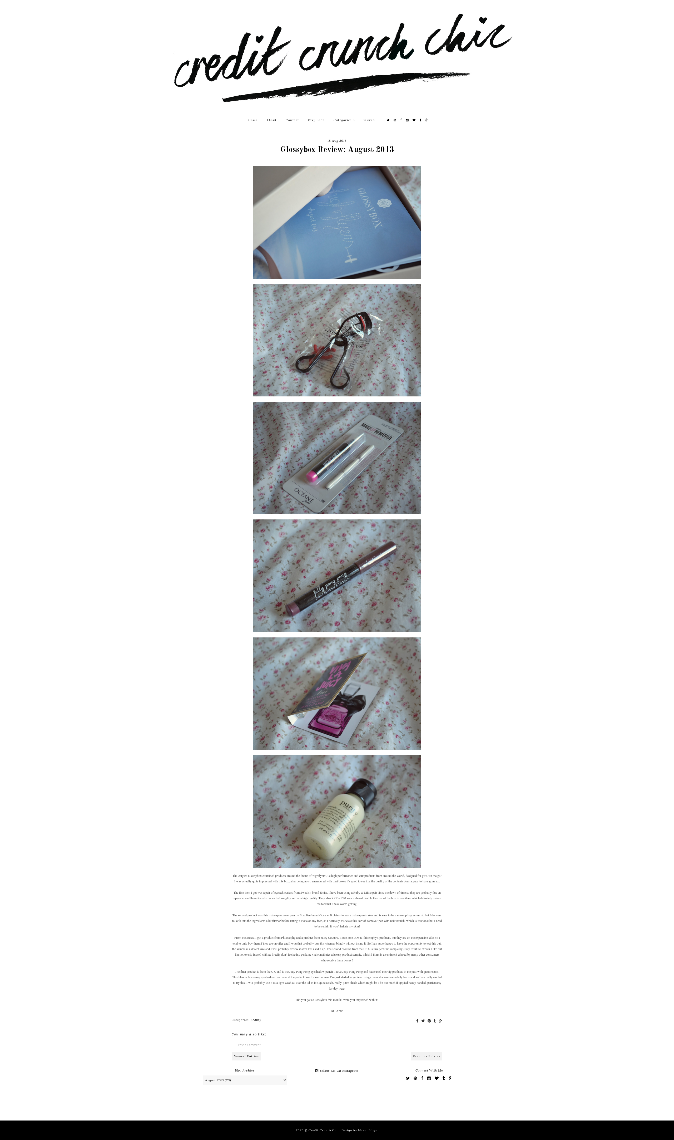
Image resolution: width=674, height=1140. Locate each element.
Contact (292, 120)
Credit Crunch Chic (324, 1130)
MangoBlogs (367, 1130)
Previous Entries (426, 1056)
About (272, 120)
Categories (343, 120)
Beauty (256, 1020)
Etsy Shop (316, 120)
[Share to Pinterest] (429, 1020)
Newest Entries (246, 1056)
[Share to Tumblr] (435, 1020)
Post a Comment (249, 1045)
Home (253, 120)
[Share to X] (423, 1020)
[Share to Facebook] (417, 1020)
